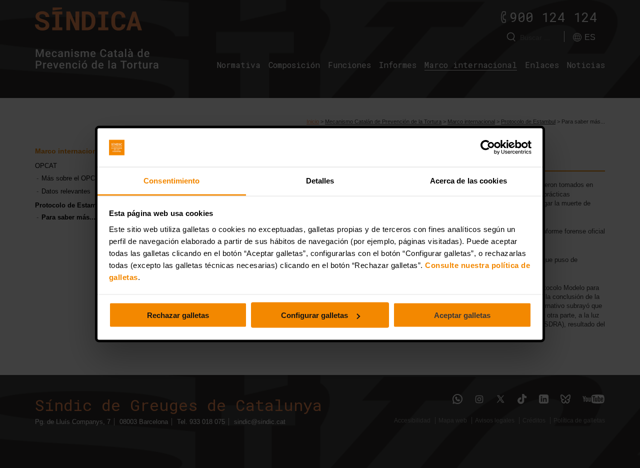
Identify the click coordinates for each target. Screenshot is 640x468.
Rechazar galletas (178, 315)
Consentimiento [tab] (172, 180)
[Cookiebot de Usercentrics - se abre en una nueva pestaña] (488, 147)
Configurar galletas (314, 315)
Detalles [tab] (320, 180)
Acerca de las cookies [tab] (468, 180)
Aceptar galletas (462, 315)
